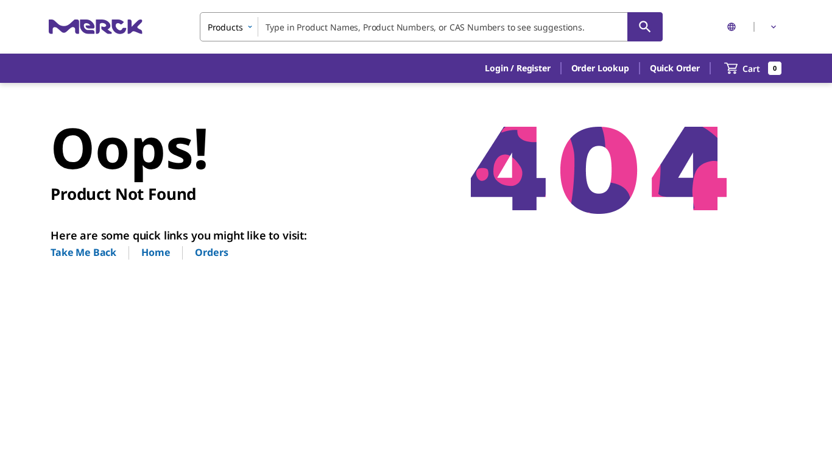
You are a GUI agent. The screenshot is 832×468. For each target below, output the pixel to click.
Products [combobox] (225, 27)
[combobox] (431, 26)
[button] (517, 68)
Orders (211, 252)
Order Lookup (600, 68)
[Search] (645, 26)
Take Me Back (83, 252)
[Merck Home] (96, 27)
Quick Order (675, 68)
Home (155, 252)
